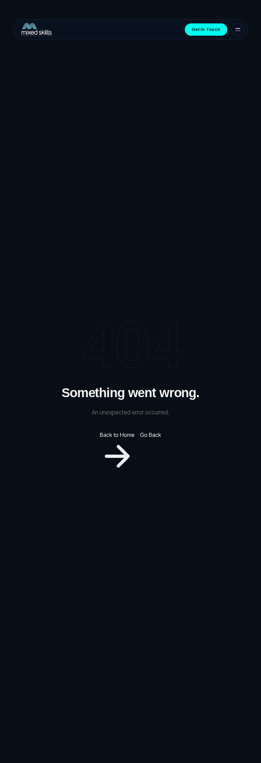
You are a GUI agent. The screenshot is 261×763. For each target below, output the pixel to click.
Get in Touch (206, 29)
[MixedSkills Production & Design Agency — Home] (36, 29)
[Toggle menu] (237, 29)
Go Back (150, 434)
